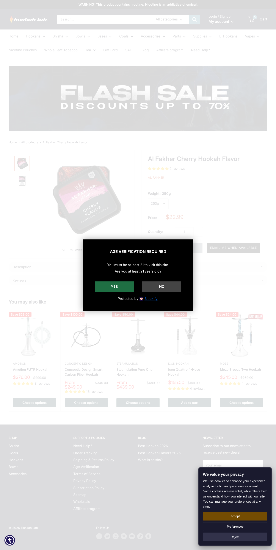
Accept (235, 516)
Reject (235, 537)
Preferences (235, 526)
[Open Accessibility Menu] (9, 540)
